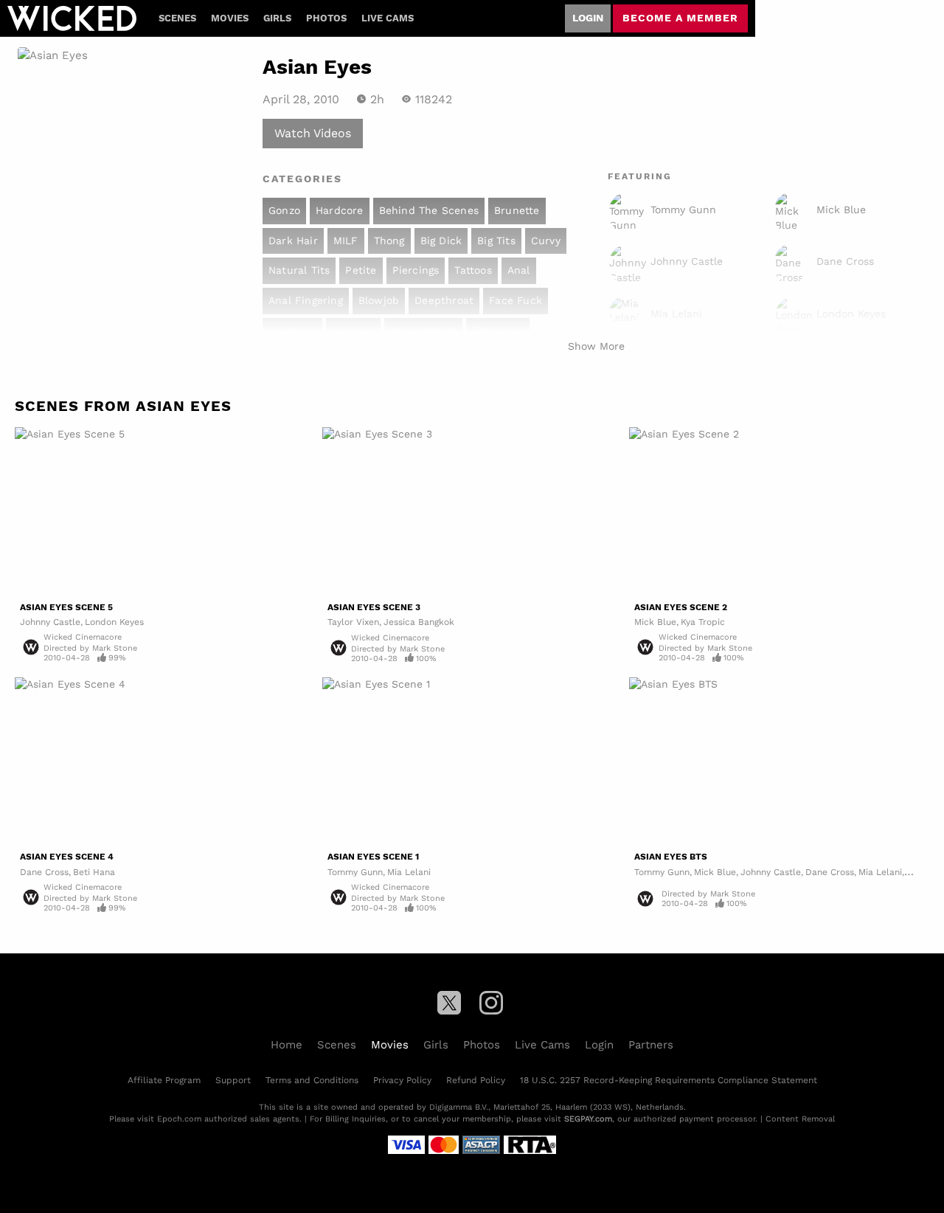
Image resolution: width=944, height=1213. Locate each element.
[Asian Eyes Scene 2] (779, 511)
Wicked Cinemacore (83, 637)
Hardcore (340, 210)
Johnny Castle (50, 621)
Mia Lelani (409, 871)
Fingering (292, 330)
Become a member (680, 18)
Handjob (353, 330)
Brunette (517, 210)
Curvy (545, 240)
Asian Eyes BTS (670, 856)
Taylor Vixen (353, 621)
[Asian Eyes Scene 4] (165, 761)
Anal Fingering (305, 300)
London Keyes (114, 621)
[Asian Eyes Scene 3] (472, 511)
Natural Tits (299, 270)
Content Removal (800, 1118)
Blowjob (378, 300)
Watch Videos (312, 132)
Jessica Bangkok (419, 621)
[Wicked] (71, 18)
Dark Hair (293, 240)
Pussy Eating (423, 330)
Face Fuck (515, 300)
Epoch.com (179, 1118)
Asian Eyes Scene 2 (680, 607)
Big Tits (496, 240)
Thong (389, 240)
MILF (345, 240)
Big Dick (441, 240)
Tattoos (472, 270)
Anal (518, 270)
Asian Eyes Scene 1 (373, 856)
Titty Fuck (498, 330)
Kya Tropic (703, 621)
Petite (360, 270)
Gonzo (284, 210)
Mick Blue (655, 621)
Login (587, 18)
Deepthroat (443, 300)
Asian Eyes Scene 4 (67, 856)
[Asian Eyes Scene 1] (472, 761)
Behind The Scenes (429, 210)
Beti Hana (94, 871)
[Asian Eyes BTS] (779, 761)
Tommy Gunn (355, 871)
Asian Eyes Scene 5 (66, 607)
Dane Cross (44, 871)
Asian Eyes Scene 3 (373, 607)
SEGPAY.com (588, 1118)
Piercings (416, 270)
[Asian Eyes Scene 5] (165, 511)
